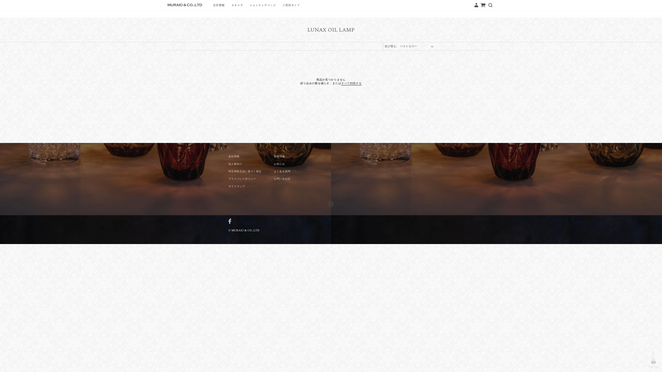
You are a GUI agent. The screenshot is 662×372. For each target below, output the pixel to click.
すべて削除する (351, 83)
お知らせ (279, 163)
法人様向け (235, 163)
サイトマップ (236, 186)
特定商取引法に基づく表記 (245, 171)
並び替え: (391, 46)
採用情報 (279, 156)
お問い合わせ (282, 178)
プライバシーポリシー (242, 178)
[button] (490, 5)
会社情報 (233, 156)
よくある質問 (282, 171)
